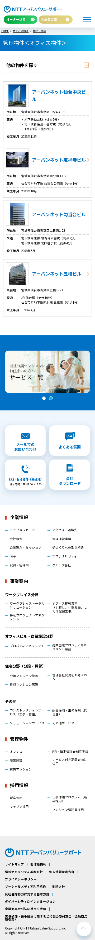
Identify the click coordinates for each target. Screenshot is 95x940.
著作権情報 (38, 864)
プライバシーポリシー (21, 879)
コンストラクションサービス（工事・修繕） (27, 712)
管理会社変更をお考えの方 (69, 677)
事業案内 (19, 581)
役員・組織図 (19, 565)
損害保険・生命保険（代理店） (69, 712)
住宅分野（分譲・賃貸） (25, 666)
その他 (10, 701)
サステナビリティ (64, 556)
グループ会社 (61, 565)
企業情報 (19, 517)
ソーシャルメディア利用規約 (25, 886)
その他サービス (63, 723)
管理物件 (19, 739)
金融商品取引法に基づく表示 (25, 909)
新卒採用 (16, 798)
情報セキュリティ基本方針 (24, 872)
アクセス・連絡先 (64, 530)
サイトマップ (14, 864)
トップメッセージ (22, 530)
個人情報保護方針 (61, 872)
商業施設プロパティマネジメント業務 (69, 647)
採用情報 (19, 785)
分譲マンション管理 (24, 676)
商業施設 (16, 760)
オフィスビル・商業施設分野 (29, 636)
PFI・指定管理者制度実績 (70, 752)
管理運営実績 (61, 539)
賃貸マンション (21, 769)
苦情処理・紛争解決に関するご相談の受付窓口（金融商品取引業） (46, 918)
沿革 (13, 556)
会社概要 (16, 539)
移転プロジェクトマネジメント (27, 617)
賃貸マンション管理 (24, 684)
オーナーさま (15, 19)
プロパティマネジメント (27, 646)
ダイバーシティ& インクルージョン (30, 901)
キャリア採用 (19, 807)
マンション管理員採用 (68, 810)
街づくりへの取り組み (68, 548)
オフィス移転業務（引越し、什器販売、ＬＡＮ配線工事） (69, 607)
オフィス (16, 752)
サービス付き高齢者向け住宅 (69, 761)
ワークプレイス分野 (21, 594)
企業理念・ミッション (25, 548)
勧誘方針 (58, 886)
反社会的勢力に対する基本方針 (27, 894)
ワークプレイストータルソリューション (27, 605)
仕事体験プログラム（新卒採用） (69, 799)
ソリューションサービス (27, 723)
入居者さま (49, 19)
